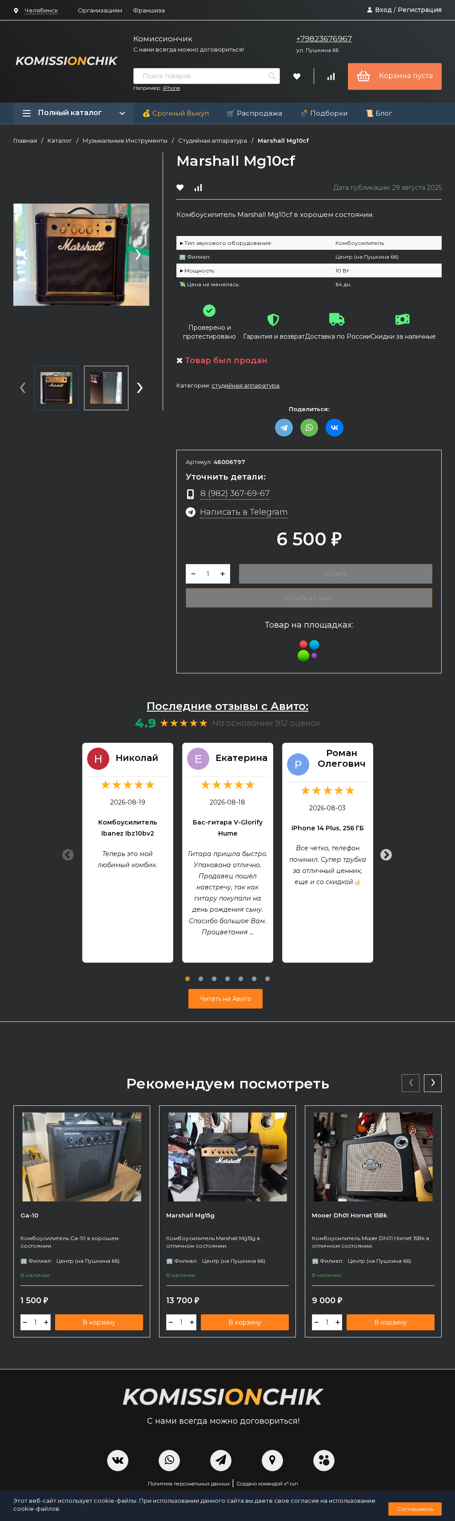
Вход (383, 10)
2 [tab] (200, 973)
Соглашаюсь (415, 1508)
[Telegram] (284, 427)
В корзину (99, 1322)
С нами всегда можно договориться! (188, 49)
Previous (65, 853)
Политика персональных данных (189, 1484)
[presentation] (24, 255)
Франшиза (149, 10)
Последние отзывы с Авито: (227, 706)
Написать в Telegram (244, 512)
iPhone (171, 88)
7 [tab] (267, 973)
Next (383, 853)
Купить (336, 574)
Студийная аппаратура (212, 141)
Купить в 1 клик (309, 598)
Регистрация (420, 10)
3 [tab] (214, 973)
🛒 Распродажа (254, 113)
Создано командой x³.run (267, 1484)
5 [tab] (240, 973)
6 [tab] (254, 973)
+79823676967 (324, 38)
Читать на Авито (225, 999)
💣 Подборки (323, 113)
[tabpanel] (127, 853)
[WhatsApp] (309, 427)
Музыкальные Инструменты (125, 141)
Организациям (100, 10)
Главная (25, 141)
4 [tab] (227, 973)
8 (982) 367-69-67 (235, 493)
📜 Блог (378, 113)
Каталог (60, 141)
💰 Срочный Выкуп (175, 113)
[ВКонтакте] (334, 427)
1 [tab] (187, 973)
